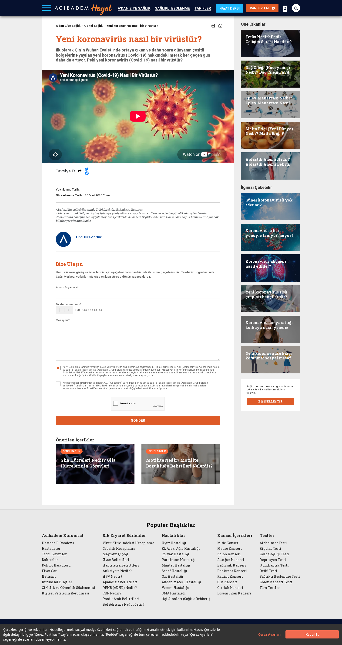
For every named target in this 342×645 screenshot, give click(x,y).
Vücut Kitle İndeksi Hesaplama (128, 543)
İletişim (49, 576)
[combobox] (68, 310)
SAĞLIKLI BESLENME (172, 8)
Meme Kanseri (229, 548)
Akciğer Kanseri (230, 559)
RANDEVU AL (261, 8)
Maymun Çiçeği (115, 554)
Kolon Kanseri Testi (276, 582)
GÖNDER (138, 420)
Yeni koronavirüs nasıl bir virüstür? (132, 25)
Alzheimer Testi (273, 543)
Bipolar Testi (270, 548)
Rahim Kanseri (230, 576)
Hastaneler (51, 548)
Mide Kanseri (228, 543)
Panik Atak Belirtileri (121, 599)
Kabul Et (312, 634)
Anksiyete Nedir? (117, 571)
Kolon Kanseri (229, 554)
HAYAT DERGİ (229, 8)
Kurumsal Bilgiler (57, 582)
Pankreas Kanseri (232, 571)
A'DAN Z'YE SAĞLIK (134, 8)
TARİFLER (202, 8)
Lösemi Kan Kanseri (234, 593)
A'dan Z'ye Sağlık (68, 25)
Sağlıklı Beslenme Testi (280, 576)
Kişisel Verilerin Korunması (65, 593)
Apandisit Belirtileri (120, 582)
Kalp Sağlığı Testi (274, 554)
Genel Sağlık (93, 25)
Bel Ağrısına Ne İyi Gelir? (123, 604)
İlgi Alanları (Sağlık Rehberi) (186, 599)
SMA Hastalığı (174, 593)
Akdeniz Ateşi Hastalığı (181, 582)
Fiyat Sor (49, 571)
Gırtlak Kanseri (230, 587)
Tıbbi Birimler (54, 554)
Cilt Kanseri (227, 582)
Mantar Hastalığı (176, 565)
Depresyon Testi (273, 559)
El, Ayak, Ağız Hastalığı (181, 548)
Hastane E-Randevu (58, 543)
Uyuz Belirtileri (116, 559)
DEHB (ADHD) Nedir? (120, 587)
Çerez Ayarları (269, 634)
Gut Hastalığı (172, 576)
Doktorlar (50, 559)
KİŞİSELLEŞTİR (270, 401)
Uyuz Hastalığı (174, 543)
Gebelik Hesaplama (119, 548)
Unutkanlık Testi (274, 565)
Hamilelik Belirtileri (121, 565)
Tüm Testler (270, 587)
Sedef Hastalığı (174, 571)
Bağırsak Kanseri (231, 565)
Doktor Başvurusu (56, 565)
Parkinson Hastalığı (179, 559)
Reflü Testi (268, 571)
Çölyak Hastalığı (175, 554)
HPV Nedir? (112, 576)
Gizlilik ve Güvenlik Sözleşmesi (68, 587)
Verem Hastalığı (175, 587)
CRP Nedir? (112, 593)
